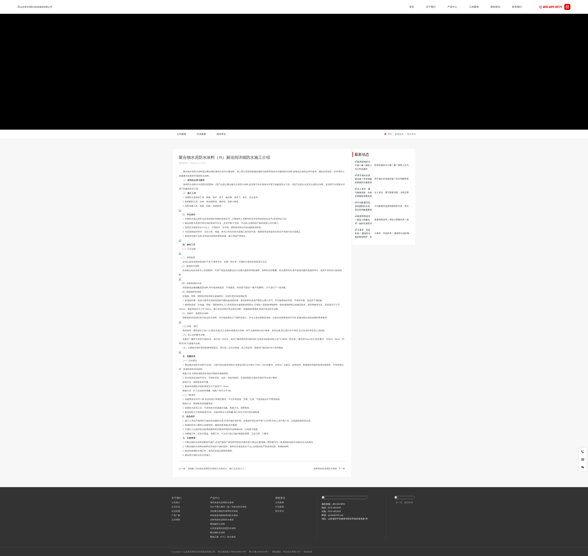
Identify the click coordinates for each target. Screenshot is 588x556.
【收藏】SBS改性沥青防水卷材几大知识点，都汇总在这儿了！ (216, 468)
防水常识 (221, 134)
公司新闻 (181, 134)
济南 (294, 552)
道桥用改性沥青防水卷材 (325, 468)
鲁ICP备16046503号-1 (259, 552)
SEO (298, 552)
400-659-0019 (552, 7)
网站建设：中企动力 (282, 552)
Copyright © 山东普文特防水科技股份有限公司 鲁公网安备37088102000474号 (209, 552)
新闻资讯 (399, 134)
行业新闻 (201, 134)
